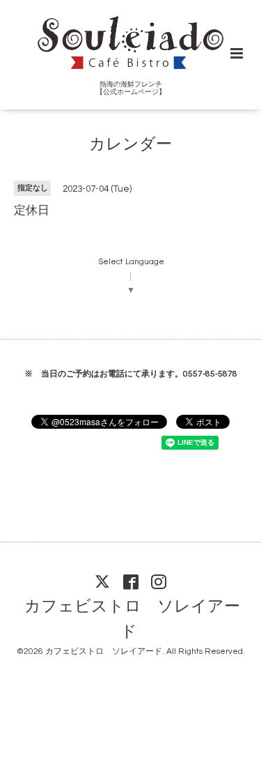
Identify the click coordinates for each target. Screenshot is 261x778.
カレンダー (130, 145)
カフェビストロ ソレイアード (132, 619)
